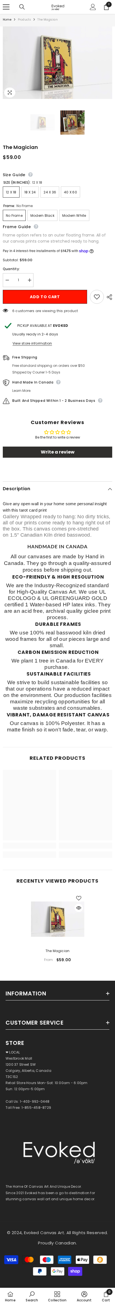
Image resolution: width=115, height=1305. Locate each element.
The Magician (57, 950)
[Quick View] (79, 908)
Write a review (58, 452)
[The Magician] (57, 919)
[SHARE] (108, 297)
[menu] (6, 7)
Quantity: (11, 269)
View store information (32, 343)
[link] (29, 846)
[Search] (22, 7)
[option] (58, 930)
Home (7, 20)
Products (24, 20)
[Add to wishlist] (97, 297)
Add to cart (45, 297)
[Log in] (93, 7)
